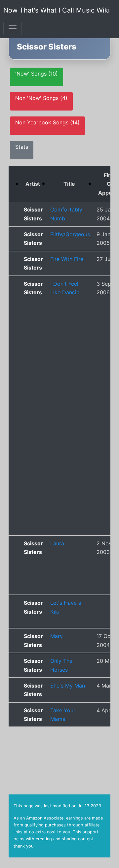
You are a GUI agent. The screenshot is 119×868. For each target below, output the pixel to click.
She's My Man (67, 685)
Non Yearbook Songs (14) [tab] (47, 122)
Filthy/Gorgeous (70, 234)
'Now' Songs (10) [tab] (36, 73)
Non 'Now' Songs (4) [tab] (41, 98)
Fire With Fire (66, 259)
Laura (57, 543)
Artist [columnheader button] (32, 183)
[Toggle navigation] (12, 28)
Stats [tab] (21, 147)
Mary (56, 636)
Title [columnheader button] (69, 183)
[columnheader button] (14, 184)
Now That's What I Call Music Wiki (56, 10)
